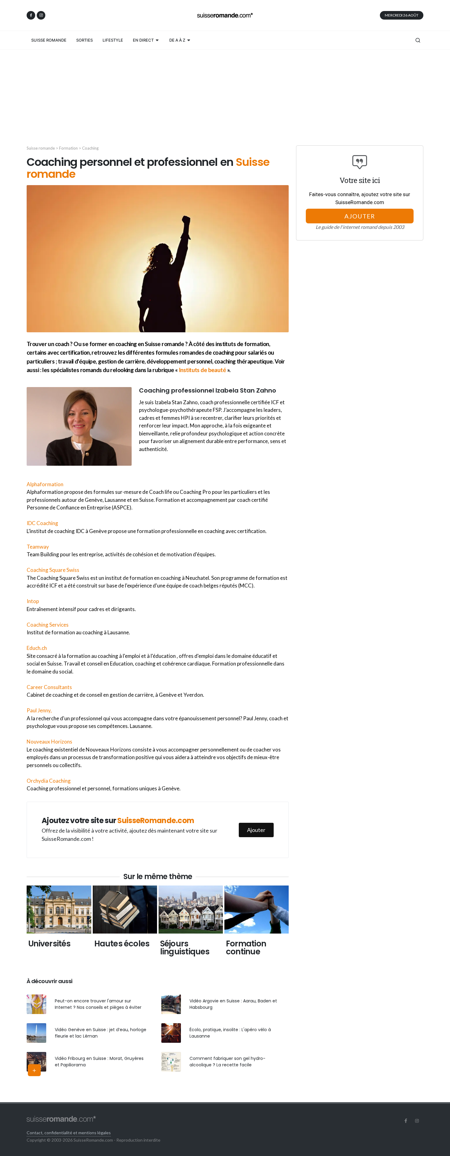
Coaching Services (48, 624)
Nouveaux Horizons (49, 741)
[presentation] (21, 923)
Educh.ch (37, 648)
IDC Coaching (42, 523)
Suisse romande (41, 148)
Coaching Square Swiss (53, 570)
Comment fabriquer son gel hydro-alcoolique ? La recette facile (227, 1061)
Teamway (38, 546)
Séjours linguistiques (185, 947)
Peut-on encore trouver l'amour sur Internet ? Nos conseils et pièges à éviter (98, 1004)
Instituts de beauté (202, 369)
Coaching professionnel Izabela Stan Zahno (207, 390)
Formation (68, 148)
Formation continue (246, 947)
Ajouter (256, 829)
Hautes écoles (122, 943)
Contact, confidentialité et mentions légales (69, 1132)
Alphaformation (45, 484)
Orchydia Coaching (49, 781)
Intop (33, 601)
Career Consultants (49, 687)
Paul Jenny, (39, 710)
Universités (49, 943)
